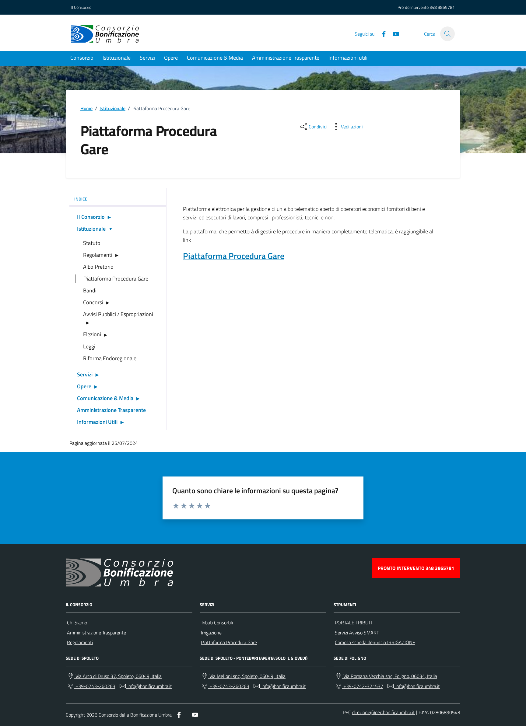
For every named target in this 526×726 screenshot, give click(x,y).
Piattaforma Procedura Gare (115, 278)
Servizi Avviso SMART (357, 632)
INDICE (80, 199)
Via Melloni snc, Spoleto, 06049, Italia (247, 676)
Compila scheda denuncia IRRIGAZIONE (375, 642)
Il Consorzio (81, 7)
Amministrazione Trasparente (285, 58)
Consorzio (81, 58)
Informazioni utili (347, 58)
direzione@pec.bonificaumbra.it (383, 712)
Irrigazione (211, 632)
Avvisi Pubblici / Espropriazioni (118, 314)
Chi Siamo (77, 622)
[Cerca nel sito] (447, 33)
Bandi (89, 290)
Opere (171, 58)
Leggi (89, 346)
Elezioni (92, 334)
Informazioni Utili (97, 422)
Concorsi (93, 302)
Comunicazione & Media (215, 58)
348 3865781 (442, 7)
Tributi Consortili (217, 622)
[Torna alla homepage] (105, 33)
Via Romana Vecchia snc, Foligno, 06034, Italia (389, 676)
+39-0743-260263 (94, 686)
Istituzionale (117, 58)
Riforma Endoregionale (109, 358)
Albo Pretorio (98, 267)
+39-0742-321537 (362, 686)
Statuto (91, 243)
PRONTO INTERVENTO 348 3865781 (416, 568)
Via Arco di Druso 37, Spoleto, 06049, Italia (118, 676)
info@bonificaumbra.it (149, 686)
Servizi (147, 58)
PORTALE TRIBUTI (353, 622)
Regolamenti (97, 255)
